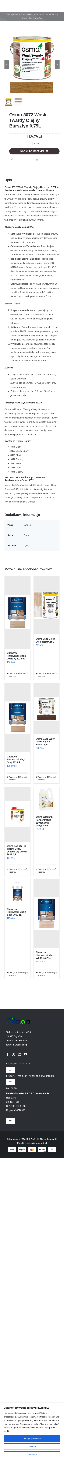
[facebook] (7, 1054)
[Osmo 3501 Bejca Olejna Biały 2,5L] (46, 605)
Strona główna (12, 14)
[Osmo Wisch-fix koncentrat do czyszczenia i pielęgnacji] (46, 800)
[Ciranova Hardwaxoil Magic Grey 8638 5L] (17, 717)
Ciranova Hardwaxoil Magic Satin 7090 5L (16, 912)
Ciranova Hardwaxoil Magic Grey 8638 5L (16, 759)
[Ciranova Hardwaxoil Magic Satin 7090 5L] (17, 892)
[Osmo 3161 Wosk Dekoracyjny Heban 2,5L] (46, 709)
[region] (32, 1432)
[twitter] (13, 1054)
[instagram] (19, 1054)
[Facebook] (12, 159)
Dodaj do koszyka (32, 151)
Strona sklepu (27, 14)
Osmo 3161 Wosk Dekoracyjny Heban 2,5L (45, 741)
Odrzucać (32, 1454)
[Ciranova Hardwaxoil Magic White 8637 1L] (46, 913)
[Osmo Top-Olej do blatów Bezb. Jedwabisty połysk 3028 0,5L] (17, 814)
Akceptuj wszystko (32, 1438)
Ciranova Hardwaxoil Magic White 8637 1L (45, 955)
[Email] (37, 159)
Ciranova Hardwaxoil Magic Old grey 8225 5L (16, 656)
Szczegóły (24, 673)
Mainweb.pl (41, 1143)
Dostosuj (32, 1446)
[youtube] (25, 1054)
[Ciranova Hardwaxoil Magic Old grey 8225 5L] (17, 612)
